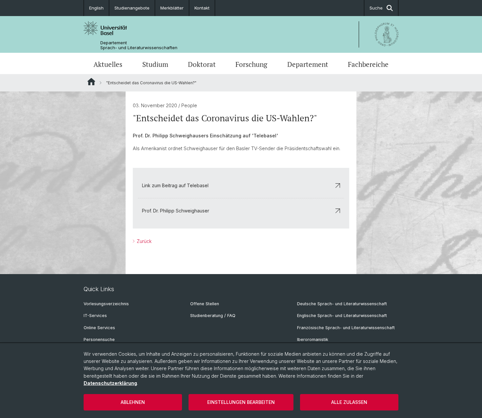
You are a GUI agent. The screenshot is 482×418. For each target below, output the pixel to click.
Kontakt (202, 7)
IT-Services (95, 315)
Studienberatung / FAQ (212, 315)
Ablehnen (133, 402)
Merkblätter (172, 7)
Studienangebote (132, 7)
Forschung (251, 64)
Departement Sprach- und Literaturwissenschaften (138, 45)
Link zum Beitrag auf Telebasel (175, 185)
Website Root (91, 81)
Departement (307, 64)
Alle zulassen (349, 402)
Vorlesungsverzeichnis (106, 303)
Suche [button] (376, 7)
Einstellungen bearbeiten (241, 402)
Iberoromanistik (312, 339)
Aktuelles (107, 64)
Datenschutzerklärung (110, 383)
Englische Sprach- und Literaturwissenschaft (342, 315)
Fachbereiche (368, 64)
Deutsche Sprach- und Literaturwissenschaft (342, 303)
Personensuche (99, 339)
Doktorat (202, 64)
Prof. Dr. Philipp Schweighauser (175, 210)
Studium (155, 64)
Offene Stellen (204, 303)
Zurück (143, 241)
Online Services (99, 327)
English (96, 7)
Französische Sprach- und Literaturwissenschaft (346, 327)
